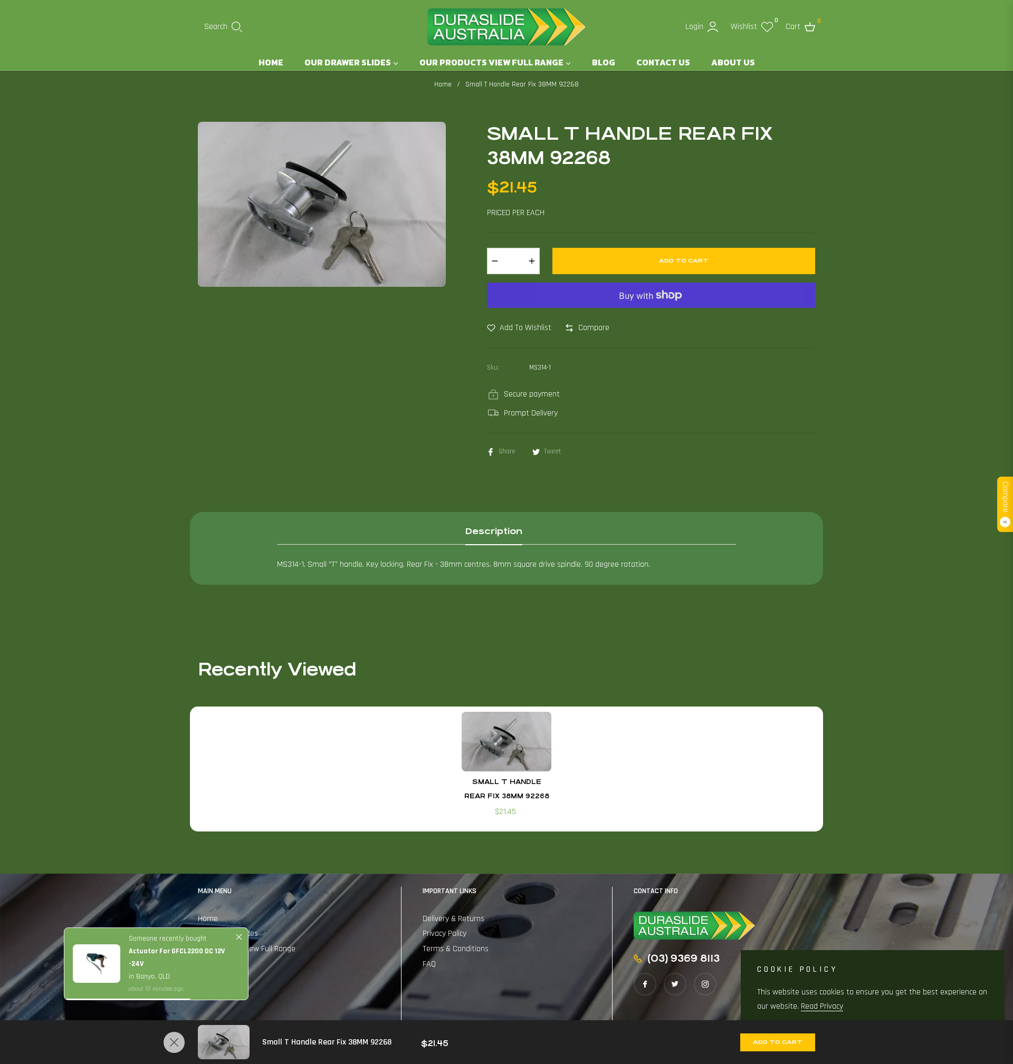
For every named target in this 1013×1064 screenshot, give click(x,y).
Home (443, 84)
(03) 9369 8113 (683, 958)
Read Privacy (822, 1006)
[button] (223, 27)
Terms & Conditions (456, 948)
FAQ (429, 964)
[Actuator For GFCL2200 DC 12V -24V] (96, 963)
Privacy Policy (444, 933)
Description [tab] (493, 531)
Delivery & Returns (453, 918)
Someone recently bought (168, 938)
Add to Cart (777, 1042)
